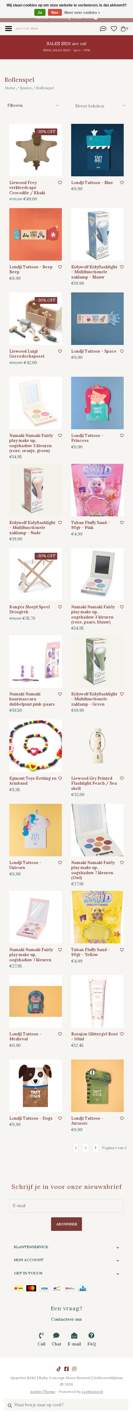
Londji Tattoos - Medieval (25, 1037)
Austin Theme (42, 1391)
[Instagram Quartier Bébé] (74, 1368)
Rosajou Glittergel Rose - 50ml (94, 1037)
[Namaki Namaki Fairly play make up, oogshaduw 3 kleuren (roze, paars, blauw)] (97, 574)
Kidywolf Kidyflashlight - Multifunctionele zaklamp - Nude (32, 527)
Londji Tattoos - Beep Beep (31, 270)
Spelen (25, 88)
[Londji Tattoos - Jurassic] (97, 1085)
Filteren (15, 105)
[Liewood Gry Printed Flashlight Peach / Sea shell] (97, 746)
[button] (103, 28)
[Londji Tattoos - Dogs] (35, 1085)
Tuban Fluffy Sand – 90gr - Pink (90, 525)
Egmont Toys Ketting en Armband (33, 781)
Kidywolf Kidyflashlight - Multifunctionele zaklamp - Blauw (94, 272)
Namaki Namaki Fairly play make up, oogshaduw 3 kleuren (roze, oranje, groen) (31, 443)
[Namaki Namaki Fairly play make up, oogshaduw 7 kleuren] (35, 917)
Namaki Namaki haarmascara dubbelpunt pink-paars (32, 699)
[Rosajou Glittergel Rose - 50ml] (97, 1001)
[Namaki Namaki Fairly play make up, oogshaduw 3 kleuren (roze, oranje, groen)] (35, 403)
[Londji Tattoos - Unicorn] (35, 830)
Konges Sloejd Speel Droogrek (29, 610)
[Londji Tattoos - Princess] (97, 403)
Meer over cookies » (82, 12)
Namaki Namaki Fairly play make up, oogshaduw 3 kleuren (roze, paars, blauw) (93, 615)
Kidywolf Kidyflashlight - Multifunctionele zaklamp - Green (94, 699)
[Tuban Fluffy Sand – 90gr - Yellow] (97, 917)
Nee (54, 12)
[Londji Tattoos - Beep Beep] (35, 234)
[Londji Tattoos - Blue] (97, 150)
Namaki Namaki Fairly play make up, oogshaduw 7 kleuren (31, 955)
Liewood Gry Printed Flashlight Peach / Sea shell (94, 783)
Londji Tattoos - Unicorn (25, 865)
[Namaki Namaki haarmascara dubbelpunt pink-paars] (35, 661)
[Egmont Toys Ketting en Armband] (35, 746)
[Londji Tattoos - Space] (97, 318)
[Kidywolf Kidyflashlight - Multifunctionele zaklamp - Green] (97, 661)
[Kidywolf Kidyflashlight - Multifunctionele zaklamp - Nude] (35, 490)
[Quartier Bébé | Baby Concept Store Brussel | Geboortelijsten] (27, 28)
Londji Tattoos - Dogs (31, 1118)
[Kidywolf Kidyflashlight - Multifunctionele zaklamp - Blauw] (97, 234)
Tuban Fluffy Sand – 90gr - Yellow (90, 952)
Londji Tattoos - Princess (87, 438)
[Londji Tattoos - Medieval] (35, 1001)
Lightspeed (92, 1391)
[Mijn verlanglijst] (113, 28)
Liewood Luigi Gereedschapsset (27, 354)
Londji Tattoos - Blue (92, 182)
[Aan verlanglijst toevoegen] (60, 182)
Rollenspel (45, 88)
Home (10, 88)
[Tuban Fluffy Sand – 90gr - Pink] (97, 490)
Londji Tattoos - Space (94, 351)
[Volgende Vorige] (95, 1148)
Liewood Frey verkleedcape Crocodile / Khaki (27, 187)
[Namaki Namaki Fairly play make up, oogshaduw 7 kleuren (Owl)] (97, 830)
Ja (40, 12)
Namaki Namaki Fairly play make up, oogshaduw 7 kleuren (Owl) (93, 870)
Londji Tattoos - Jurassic (87, 1121)
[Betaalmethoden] (20, 1287)
